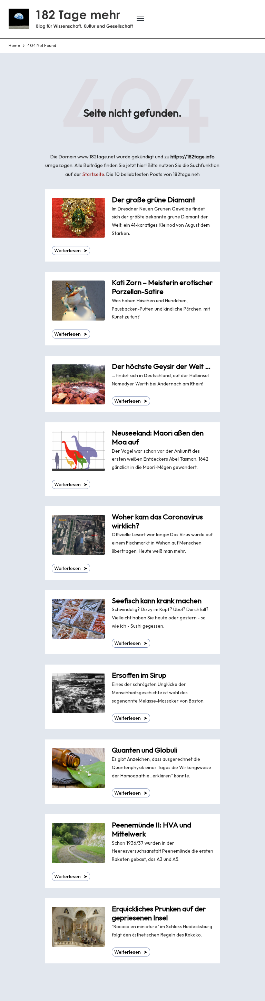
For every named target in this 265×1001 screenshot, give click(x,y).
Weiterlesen (71, 250)
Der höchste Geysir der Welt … (161, 366)
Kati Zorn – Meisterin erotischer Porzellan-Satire (162, 287)
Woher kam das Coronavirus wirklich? (157, 521)
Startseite (93, 174)
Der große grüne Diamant (153, 199)
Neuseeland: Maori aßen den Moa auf (158, 437)
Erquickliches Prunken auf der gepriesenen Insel (159, 913)
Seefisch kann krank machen (157, 600)
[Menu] (140, 18)
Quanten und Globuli (144, 750)
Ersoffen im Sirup (139, 675)
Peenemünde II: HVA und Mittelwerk (151, 829)
